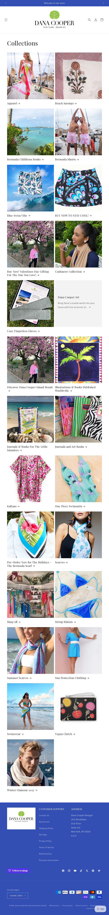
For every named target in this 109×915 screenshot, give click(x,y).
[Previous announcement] (5, 3)
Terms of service (81, 906)
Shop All (12, 622)
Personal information (49, 860)
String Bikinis (64, 622)
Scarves (60, 562)
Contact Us (44, 815)
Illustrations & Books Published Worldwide (75, 389)
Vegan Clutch (63, 734)
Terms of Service (46, 847)
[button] (6, 20)
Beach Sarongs (64, 103)
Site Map (43, 834)
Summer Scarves (17, 678)
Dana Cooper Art (68, 297)
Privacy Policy (45, 841)
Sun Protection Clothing (70, 678)
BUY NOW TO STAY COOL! (72, 215)
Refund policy (45, 853)
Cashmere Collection (68, 271)
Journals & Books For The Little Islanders (27, 448)
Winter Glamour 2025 (20, 790)
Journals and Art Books (69, 446)
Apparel (12, 103)
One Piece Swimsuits (68, 506)
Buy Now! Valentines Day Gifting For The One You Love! (28, 273)
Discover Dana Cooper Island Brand (30, 387)
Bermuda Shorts (65, 159)
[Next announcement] (103, 3)
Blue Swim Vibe (17, 215)
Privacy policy (67, 906)
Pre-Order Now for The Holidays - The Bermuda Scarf (29, 564)
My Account (44, 821)
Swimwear (14, 734)
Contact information (94, 908)
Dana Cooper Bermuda (23, 906)
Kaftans (11, 506)
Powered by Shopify (39, 906)
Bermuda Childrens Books (24, 159)
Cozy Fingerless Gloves (22, 331)
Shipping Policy (46, 828)
